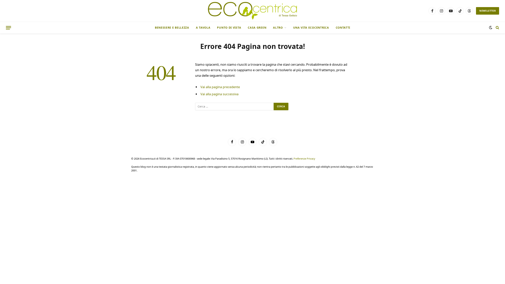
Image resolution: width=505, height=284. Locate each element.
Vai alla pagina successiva (219, 94)
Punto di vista (229, 27)
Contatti (343, 27)
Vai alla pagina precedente (220, 87)
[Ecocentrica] (252, 11)
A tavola (203, 27)
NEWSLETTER (487, 10)
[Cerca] (497, 27)
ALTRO (278, 27)
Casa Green (257, 27)
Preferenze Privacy (304, 158)
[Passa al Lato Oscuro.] (490, 27)
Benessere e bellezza (172, 27)
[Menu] (8, 27)
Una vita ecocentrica (311, 27)
